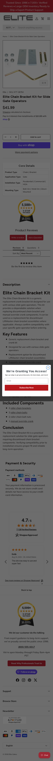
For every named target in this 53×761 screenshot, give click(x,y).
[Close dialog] (48, 367)
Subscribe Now (26, 388)
